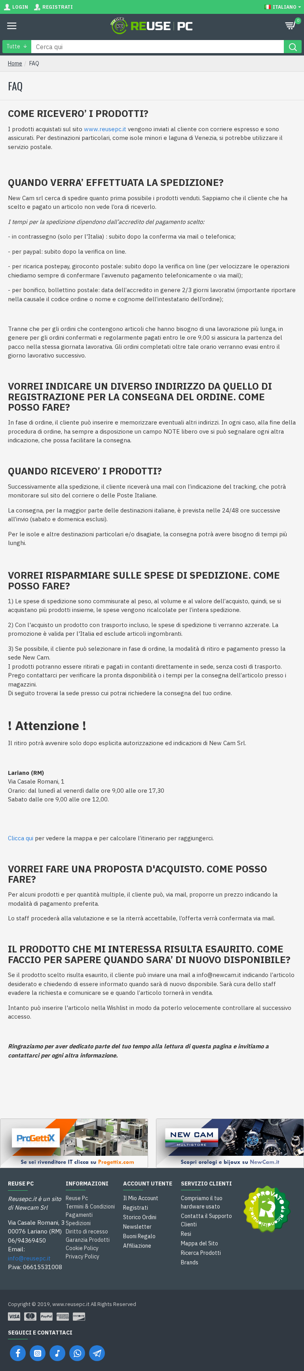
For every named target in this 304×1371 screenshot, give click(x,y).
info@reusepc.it (29, 1258)
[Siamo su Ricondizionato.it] (267, 1209)
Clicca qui (20, 838)
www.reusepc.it (105, 129)
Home (15, 63)
